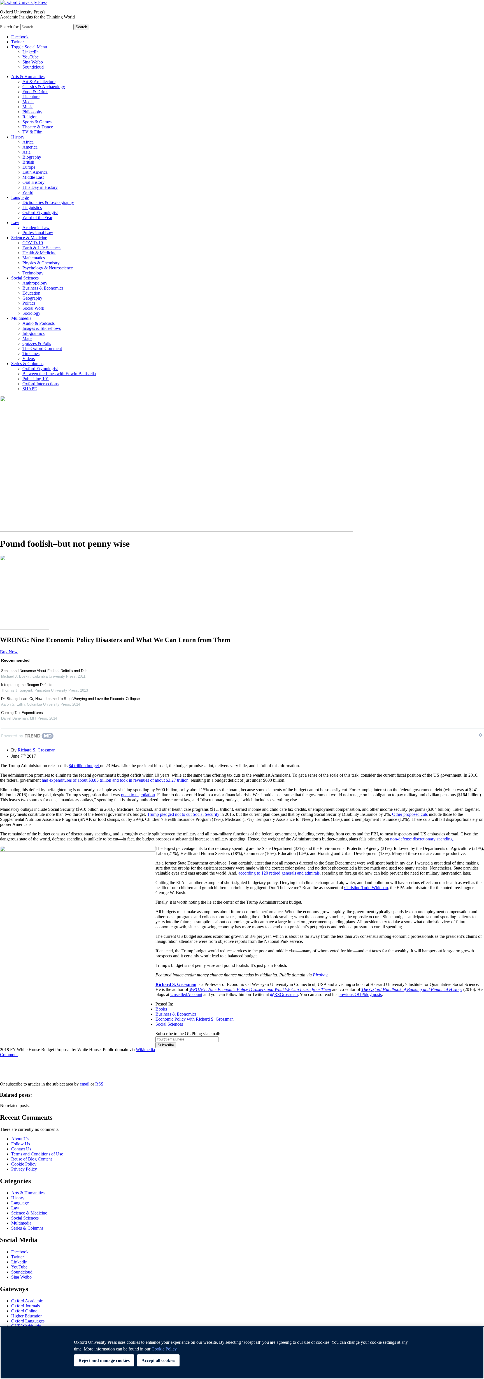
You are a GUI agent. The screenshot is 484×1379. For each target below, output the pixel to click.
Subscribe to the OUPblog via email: (187, 1033)
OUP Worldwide (26, 1326)
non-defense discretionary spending (421, 839)
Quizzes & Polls (36, 343)
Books (161, 1009)
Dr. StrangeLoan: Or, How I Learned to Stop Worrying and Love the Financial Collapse (70, 699)
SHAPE (29, 388)
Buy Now (9, 651)
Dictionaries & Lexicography (48, 202)
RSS (99, 1084)
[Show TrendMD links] (480, 735)
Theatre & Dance (37, 126)
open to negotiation (138, 794)
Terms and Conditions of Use (37, 1154)
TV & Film (32, 132)
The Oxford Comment (42, 348)
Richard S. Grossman (36, 750)
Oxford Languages (28, 1321)
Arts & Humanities (28, 76)
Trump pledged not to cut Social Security (183, 814)
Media (28, 101)
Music (27, 106)
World (27, 192)
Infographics (33, 333)
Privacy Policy (15, 1067)
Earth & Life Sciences (41, 247)
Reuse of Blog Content (31, 1159)
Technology (32, 273)
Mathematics (33, 257)
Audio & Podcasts (38, 323)
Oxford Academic (27, 1300)
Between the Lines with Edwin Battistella (59, 373)
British (28, 162)
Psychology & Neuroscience (47, 268)
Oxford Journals (25, 1305)
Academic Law (36, 227)
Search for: (9, 26)
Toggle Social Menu (29, 46)
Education (31, 293)
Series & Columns (27, 363)
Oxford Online (24, 1310)
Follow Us (20, 1143)
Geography (32, 298)
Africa (28, 142)
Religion (30, 116)
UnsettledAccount (186, 994)
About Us (20, 1138)
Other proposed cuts (410, 814)
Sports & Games (37, 121)
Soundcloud (33, 67)
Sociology (31, 313)
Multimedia (21, 318)
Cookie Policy (23, 1164)
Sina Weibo (32, 62)
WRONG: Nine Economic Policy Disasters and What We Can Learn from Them (260, 989)
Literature (30, 96)
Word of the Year (37, 217)
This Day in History (40, 187)
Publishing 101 (35, 378)
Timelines (30, 353)
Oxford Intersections (40, 383)
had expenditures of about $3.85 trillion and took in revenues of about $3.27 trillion (115, 780)
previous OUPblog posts (360, 994)
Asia (26, 152)
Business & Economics (42, 288)
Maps (27, 338)
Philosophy (32, 111)
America (30, 147)
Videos (28, 358)
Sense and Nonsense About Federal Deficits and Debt (45, 671)
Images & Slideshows (41, 328)
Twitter (17, 41)
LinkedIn (30, 52)
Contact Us (21, 1149)
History (17, 137)
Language (20, 197)
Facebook (20, 36)
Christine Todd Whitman (366, 887)
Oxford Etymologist (40, 212)
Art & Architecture (38, 81)
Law (15, 222)
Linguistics (32, 207)
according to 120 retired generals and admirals (279, 873)
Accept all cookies (158, 1360)
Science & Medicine (29, 237)
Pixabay (320, 974)
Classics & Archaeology (43, 86)
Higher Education (27, 1316)
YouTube (30, 57)
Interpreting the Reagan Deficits (26, 685)
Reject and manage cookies (104, 1360)
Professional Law (37, 232)
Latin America (35, 172)
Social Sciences (25, 278)
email (84, 1084)
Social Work (33, 308)
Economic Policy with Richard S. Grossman (194, 1019)
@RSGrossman (284, 994)
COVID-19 (32, 242)
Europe (28, 167)
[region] (242, 1352)
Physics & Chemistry (41, 262)
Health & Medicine (39, 252)
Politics (28, 303)
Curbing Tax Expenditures (22, 713)
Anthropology (34, 283)
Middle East (33, 177)
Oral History (33, 182)
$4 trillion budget (84, 765)
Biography (31, 157)
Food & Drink (35, 91)
